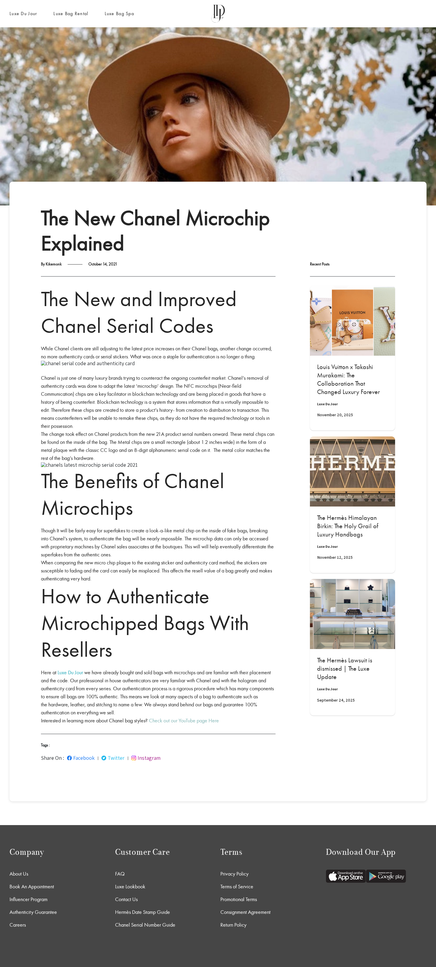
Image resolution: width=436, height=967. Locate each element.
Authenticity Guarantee (33, 912)
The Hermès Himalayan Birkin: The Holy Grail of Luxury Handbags (347, 526)
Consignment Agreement (245, 912)
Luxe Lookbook (130, 886)
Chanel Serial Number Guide (145, 925)
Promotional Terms (238, 899)
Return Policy (233, 925)
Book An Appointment (31, 886)
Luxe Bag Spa (119, 13)
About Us (18, 874)
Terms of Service (236, 886)
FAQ (120, 874)
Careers (17, 925)
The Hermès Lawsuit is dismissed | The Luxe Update (344, 668)
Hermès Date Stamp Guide (142, 912)
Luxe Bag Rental (70, 13)
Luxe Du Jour (23, 13)
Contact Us (126, 899)
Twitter (116, 758)
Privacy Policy (234, 874)
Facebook (84, 758)
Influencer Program (28, 899)
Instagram (149, 758)
